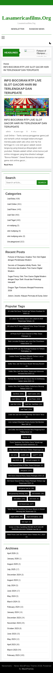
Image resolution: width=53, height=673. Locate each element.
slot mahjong (12, 231)
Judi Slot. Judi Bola (33, 404)
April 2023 (11, 644)
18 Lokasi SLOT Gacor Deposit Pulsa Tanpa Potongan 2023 (26, 327)
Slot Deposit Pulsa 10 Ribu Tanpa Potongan (26, 465)
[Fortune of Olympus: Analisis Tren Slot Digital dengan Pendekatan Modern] (29, 54)
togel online (17, 517)
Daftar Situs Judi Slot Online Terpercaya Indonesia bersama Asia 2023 (26, 372)
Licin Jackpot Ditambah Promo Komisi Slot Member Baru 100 (26, 423)
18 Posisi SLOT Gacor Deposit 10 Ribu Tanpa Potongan (26, 335)
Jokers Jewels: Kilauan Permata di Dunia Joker (28, 296)
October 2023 (13, 628)
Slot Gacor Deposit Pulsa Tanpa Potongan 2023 (26, 476)
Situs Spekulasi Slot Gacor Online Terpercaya (26, 450)
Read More (8, 164)
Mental (26, 437)
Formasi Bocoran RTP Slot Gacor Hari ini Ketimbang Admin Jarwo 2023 (26, 380)
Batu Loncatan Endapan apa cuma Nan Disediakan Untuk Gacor (26, 342)
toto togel (26, 522)
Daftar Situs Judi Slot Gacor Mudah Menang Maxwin (26, 365)
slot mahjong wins (14, 236)
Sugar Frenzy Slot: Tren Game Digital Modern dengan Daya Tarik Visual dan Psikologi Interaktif (27, 279)
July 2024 (11, 585)
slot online (19, 499)
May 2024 (11, 596)
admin (8, 131)
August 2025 (12, 564)
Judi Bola (10, 110)
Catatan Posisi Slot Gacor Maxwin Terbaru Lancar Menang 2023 (26, 357)
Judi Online (20, 110)
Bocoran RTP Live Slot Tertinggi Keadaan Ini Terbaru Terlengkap (26, 350)
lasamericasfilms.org (26, 18)
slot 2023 (17, 460)
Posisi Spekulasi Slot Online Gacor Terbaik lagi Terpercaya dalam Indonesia (26, 443)
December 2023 (14, 618)
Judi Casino (34, 394)
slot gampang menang (18, 494)
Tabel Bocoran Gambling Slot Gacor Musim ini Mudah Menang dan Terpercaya (26, 510)
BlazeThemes (28, 669)
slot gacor (26, 470)
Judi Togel (10, 113)
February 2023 (13, 655)
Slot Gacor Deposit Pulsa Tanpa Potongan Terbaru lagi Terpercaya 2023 (26, 482)
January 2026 (13, 558)
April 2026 (11, 553)
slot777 (37, 455)
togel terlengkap (34, 517)
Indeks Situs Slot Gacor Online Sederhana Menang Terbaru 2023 (26, 387)
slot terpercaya (26, 504)
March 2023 (12, 650)
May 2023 (11, 639)
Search (42, 182)
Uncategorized (23, 113)
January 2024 (13, 612)
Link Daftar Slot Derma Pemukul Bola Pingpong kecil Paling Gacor (26, 431)
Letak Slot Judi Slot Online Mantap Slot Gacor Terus (26, 416)
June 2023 (11, 634)
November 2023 (14, 623)
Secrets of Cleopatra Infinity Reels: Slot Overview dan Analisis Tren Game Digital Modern (25, 268)
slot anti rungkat (33, 460)
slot (14, 455)
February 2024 (13, 607)
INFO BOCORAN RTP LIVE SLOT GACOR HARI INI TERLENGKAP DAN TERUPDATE (25, 123)
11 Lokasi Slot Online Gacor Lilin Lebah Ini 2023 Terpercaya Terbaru (26, 320)
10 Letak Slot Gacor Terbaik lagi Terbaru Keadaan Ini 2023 (26, 312)
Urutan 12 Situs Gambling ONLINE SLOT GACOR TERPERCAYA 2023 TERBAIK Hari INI (26, 528)
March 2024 (12, 601)
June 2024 (11, 591)
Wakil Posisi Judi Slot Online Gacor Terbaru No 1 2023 (26, 536)
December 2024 (14, 575)
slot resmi (34, 499)
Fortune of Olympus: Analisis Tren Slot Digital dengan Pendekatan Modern (42, 52)
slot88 (25, 455)
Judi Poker (31, 110)
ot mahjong (11, 225)
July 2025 (11, 569)
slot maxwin (38, 494)
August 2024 (12, 580)
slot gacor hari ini (26, 488)
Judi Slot (41, 110)
